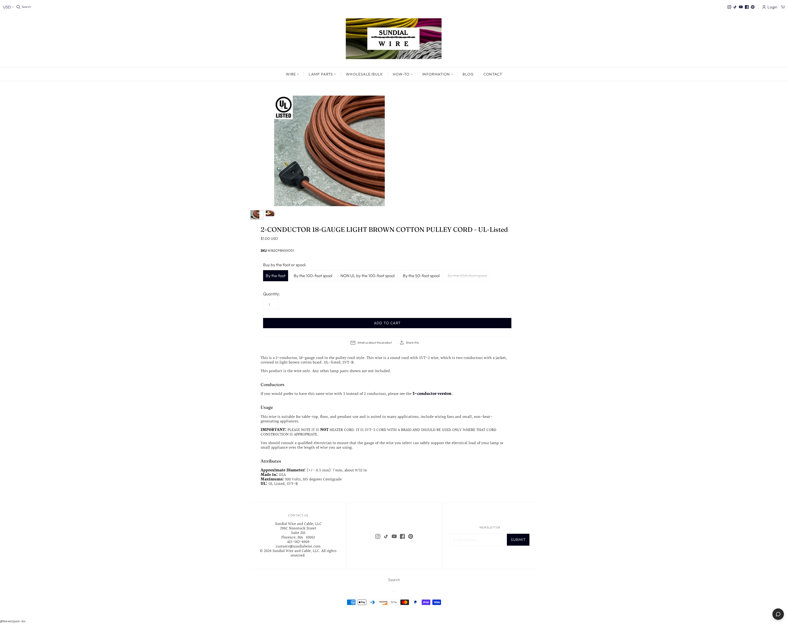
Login (772, 7)
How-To (401, 74)
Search (26, 7)
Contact (492, 74)
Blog (468, 74)
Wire (291, 74)
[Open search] (18, 7)
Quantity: (271, 293)
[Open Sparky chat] (778, 614)
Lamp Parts (321, 74)
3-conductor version (431, 394)
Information (436, 74)
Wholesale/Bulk (364, 74)
